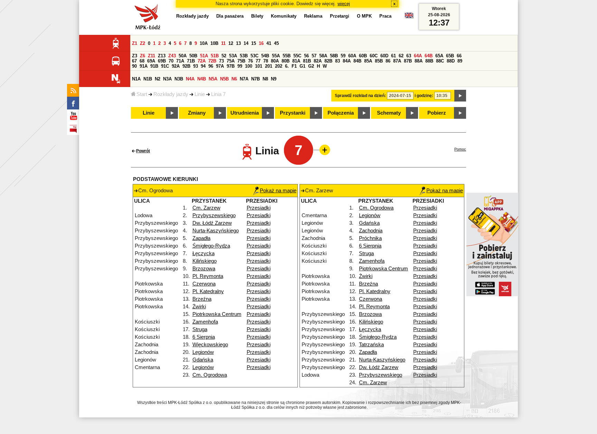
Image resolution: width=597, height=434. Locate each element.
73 (221, 61)
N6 (234, 78)
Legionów (203, 352)
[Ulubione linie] (322, 150)
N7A (244, 78)
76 (250, 61)
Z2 (142, 43)
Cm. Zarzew (206, 208)
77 (258, 61)
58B (334, 55)
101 (258, 66)
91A (144, 66)
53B (244, 55)
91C (165, 66)
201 (268, 66)
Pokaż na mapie (278, 190)
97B (231, 66)
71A (180, 61)
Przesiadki (259, 208)
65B (450, 55)
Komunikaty (283, 16)
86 (388, 61)
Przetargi (339, 16)
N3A (167, 78)
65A (439, 55)
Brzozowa (203, 268)
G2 (311, 66)
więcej (344, 3)
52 (223, 55)
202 (278, 66)
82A (318, 61)
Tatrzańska (371, 344)
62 (401, 55)
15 (253, 43)
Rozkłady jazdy (170, 94)
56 (306, 55)
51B (215, 55)
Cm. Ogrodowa (209, 375)
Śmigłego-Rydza (211, 246)
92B (186, 66)
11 (223, 43)
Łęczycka (203, 253)
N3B (178, 78)
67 (134, 61)
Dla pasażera (230, 16)
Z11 (151, 55)
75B (241, 61)
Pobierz (436, 113)
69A (151, 61)
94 (203, 66)
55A (276, 55)
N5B (224, 78)
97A (220, 66)
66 (459, 55)
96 (210, 66)
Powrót (143, 150)
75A (231, 61)
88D (451, 61)
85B (379, 61)
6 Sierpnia (203, 337)
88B (429, 61)
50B (193, 55)
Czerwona (204, 284)
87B (408, 61)
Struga (199, 329)
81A (296, 61)
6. (287, 66)
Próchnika (370, 238)
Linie (200, 94)
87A (397, 61)
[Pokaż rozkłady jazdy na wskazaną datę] (460, 96)
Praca (385, 16)
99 (239, 66)
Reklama (313, 16)
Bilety (257, 16)
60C (374, 55)
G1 (302, 66)
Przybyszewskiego (214, 215)
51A (204, 55)
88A (419, 61)
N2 (157, 78)
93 (195, 66)
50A (183, 55)
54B (265, 55)
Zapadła (201, 238)
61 (393, 55)
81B (307, 61)
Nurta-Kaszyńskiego (215, 230)
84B (357, 61)
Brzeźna (201, 299)
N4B (201, 78)
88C (440, 61)
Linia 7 (218, 94)
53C (254, 55)
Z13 (161, 55)
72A (202, 61)
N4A (190, 78)
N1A (136, 78)
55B (287, 55)
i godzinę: (424, 95)
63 (408, 55)
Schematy (389, 113)
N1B (147, 78)
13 (238, 43)
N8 (265, 78)
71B (191, 61)
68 (142, 61)
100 (248, 66)
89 (459, 61)
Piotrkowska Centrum (216, 314)
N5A (213, 78)
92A (176, 66)
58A (323, 55)
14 (246, 43)
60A (352, 55)
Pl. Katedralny (208, 291)
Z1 (134, 43)
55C (297, 55)
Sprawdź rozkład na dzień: (360, 95)
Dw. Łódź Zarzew (212, 223)
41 (268, 43)
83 (337, 61)
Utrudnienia (244, 113)
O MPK (364, 16)
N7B (255, 78)
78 (265, 61)
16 (261, 43)
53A (233, 55)
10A (204, 43)
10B (214, 43)
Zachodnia (370, 230)
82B (328, 61)
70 (171, 61)
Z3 (134, 55)
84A (347, 61)
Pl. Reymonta (207, 276)
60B (363, 55)
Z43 (172, 55)
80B (286, 61)
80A (275, 61)
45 (276, 43)
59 (343, 55)
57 (314, 55)
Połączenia (341, 113)
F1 (294, 66)
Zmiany (197, 113)
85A (368, 61)
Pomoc (460, 149)
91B (154, 66)
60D (384, 55)
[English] (409, 17)
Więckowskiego (210, 344)
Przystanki (292, 113)
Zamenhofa (205, 322)
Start (141, 94)
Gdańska (202, 360)
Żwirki (199, 306)
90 (134, 66)
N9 (273, 78)
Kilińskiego (204, 261)
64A (418, 55)
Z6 (142, 55)
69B (162, 61)
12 (230, 43)
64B (429, 55)
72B (212, 61)
